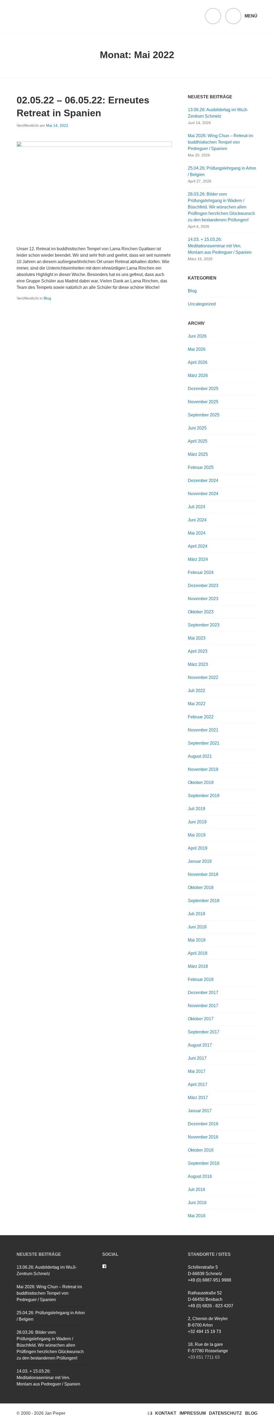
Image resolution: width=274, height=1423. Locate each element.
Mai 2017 (197, 1071)
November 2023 (203, 598)
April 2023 (197, 651)
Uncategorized (202, 304)
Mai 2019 (197, 835)
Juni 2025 (197, 428)
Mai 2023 (197, 638)
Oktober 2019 (201, 782)
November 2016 (203, 1137)
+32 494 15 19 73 (204, 1331)
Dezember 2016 (203, 1124)
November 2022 (203, 677)
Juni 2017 (197, 1058)
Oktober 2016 (201, 1150)
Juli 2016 (196, 1189)
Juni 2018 (197, 927)
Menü (251, 16)
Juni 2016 (197, 1202)
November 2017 (203, 1005)
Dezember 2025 (203, 388)
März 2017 (198, 1097)
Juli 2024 (196, 507)
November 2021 (203, 730)
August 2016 (200, 1176)
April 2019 (197, 848)
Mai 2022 (197, 703)
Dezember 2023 (203, 585)
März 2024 (198, 559)
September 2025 (203, 415)
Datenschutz (225, 1413)
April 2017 (197, 1084)
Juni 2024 (197, 520)
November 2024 (203, 493)
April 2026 (197, 362)
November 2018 (203, 874)
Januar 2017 (200, 1110)
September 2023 (203, 625)
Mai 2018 (197, 940)
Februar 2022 (201, 717)
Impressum (193, 1413)
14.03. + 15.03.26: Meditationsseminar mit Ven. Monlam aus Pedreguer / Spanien (220, 246)
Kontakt (165, 1413)
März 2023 (198, 664)
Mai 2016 (197, 1215)
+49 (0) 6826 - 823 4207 (210, 1306)
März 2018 (198, 966)
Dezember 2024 (203, 480)
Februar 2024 (201, 572)
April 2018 (197, 953)
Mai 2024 (197, 533)
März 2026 (198, 375)
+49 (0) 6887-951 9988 (209, 1280)
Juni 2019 (197, 822)
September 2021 (203, 743)
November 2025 (203, 401)
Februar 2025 (201, 467)
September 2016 (203, 1163)
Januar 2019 (200, 861)
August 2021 (200, 756)
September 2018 (203, 900)
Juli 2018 (196, 914)
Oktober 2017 (201, 1019)
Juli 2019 (196, 808)
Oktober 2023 (201, 612)
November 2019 (203, 769)
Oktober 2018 (201, 887)
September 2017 (203, 1032)
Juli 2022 (196, 690)
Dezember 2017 (203, 992)
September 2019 (203, 795)
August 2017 (200, 1045)
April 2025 (197, 441)
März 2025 (198, 454)
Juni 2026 (197, 336)
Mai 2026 (197, 349)
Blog (47, 298)
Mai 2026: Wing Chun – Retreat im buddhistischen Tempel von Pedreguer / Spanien (220, 142)
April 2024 (197, 546)
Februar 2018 (201, 979)
